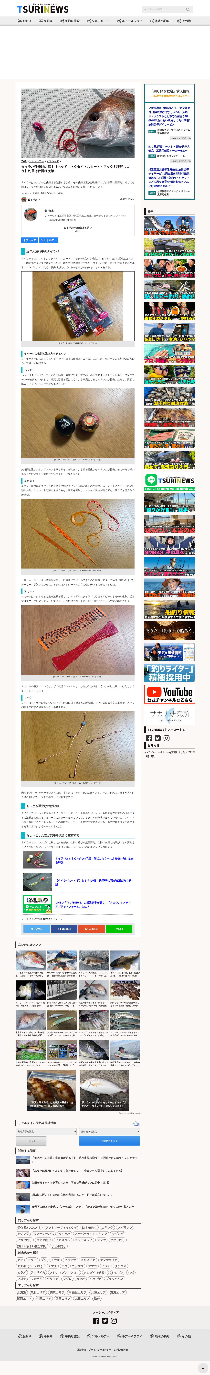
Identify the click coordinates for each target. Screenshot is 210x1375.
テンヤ (101, 1240)
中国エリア (43, 1298)
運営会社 (81, 1349)
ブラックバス (115, 1278)
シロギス (118, 1272)
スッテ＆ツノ (84, 1240)
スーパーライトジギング (91, 1233)
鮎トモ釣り (89, 1227)
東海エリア (117, 1292)
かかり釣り (117, 1240)
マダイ (32, 1260)
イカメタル (63, 1240)
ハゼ (131, 1272)
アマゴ (92, 1266)
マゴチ (21, 1278)
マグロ (67, 1278)
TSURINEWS (103, 1356)
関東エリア (57, 1292)
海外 (97, 1298)
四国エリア (63, 1298)
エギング (107, 1227)
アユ (64, 1266)
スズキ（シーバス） (30, 1266)
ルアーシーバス (43, 1233)
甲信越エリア (78, 1292)
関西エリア (24, 1298)
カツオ (80, 1278)
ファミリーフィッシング (61, 1227)
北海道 (21, 1292)
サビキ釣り (58, 1246)
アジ (20, 1260)
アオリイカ (38, 1272)
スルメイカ (88, 1260)
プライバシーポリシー (100, 1349)
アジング (23, 1233)
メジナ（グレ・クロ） (64, 1272)
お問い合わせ (121, 1349)
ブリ (44, 1260)
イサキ (55, 1260)
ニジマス (78, 1266)
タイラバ (64, 1233)
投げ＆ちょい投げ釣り (32, 1246)
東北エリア (38, 1292)
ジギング (118, 1233)
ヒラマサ (70, 1260)
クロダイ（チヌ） (95, 1272)
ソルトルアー (49, 240)
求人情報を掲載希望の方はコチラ (170, 96)
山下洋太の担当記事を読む (78, 227)
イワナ (105, 1266)
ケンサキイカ (109, 1260)
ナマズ (52, 1266)
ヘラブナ (95, 1278)
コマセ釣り (43, 1240)
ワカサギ (36, 1278)
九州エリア (82, 1298)
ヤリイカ (53, 1278)
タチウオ (120, 1266)
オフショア (29, 240)
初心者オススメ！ (29, 1227)
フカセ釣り (24, 1240)
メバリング (125, 1227)
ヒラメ (21, 1272)
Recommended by (126, 1113)
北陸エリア (98, 1292)
